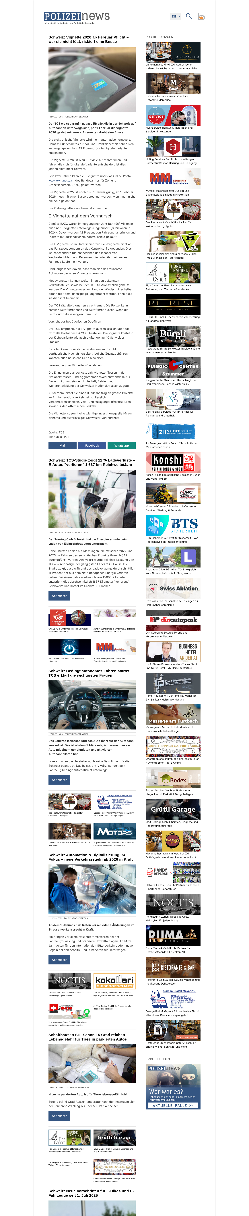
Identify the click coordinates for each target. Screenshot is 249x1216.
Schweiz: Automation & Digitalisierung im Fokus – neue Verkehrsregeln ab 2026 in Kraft (90, 857)
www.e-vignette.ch (61, 180)
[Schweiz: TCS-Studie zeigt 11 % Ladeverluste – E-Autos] (92, 499)
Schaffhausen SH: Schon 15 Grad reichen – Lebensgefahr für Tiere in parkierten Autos (88, 1037)
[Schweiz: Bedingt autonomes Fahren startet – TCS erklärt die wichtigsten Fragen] (92, 704)
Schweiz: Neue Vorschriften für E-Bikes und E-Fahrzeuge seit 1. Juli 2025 (91, 1193)
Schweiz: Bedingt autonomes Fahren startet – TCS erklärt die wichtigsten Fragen (90, 673)
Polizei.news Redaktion (77, 117)
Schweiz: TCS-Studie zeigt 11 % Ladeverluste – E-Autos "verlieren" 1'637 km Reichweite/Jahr (91, 462)
